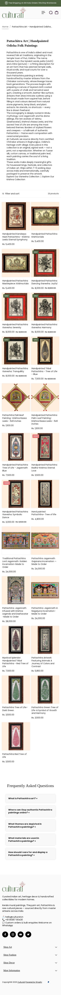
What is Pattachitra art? (22, 798)
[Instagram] (13, 934)
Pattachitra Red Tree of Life (14, 755)
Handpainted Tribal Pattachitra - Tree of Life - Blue (44, 371)
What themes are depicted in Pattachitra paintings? (25, 825)
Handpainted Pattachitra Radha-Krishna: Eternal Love (44, 467)
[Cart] (56, 12)
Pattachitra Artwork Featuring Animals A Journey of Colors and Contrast (43, 662)
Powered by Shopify (33, 982)
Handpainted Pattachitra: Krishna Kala (45, 235)
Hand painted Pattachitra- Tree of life (44, 513)
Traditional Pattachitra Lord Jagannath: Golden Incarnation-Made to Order (14, 563)
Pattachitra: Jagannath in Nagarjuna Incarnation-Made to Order (45, 611)
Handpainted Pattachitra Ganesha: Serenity (15, 326)
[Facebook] (5, 934)
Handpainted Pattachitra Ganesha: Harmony (44, 326)
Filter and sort (12, 193)
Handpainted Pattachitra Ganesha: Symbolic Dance (15, 514)
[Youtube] (21, 934)
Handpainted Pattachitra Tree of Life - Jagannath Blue (15, 467)
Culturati (21, 982)
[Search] (51, 12)
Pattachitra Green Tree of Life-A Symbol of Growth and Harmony (45, 710)
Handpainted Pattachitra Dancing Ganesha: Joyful (44, 282)
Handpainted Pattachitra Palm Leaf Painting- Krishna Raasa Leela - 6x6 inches (45, 419)
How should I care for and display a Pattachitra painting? (27, 854)
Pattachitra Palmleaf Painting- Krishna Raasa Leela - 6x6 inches (14, 418)
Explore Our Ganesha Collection (23, 176)
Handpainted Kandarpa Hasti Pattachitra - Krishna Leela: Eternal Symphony (15, 236)
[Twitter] (28, 934)
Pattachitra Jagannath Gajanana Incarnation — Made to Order (44, 561)
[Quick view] (27, 205)
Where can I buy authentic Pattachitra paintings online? (30, 811)
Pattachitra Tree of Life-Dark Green (15, 709)
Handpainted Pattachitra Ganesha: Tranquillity (15, 370)
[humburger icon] (43, 12)
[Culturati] (15, 13)
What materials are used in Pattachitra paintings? (23, 839)
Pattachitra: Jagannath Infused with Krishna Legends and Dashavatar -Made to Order (15, 612)
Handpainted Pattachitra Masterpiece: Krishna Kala (15, 282)
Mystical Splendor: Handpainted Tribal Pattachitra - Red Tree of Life (15, 662)
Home (5, 26)
